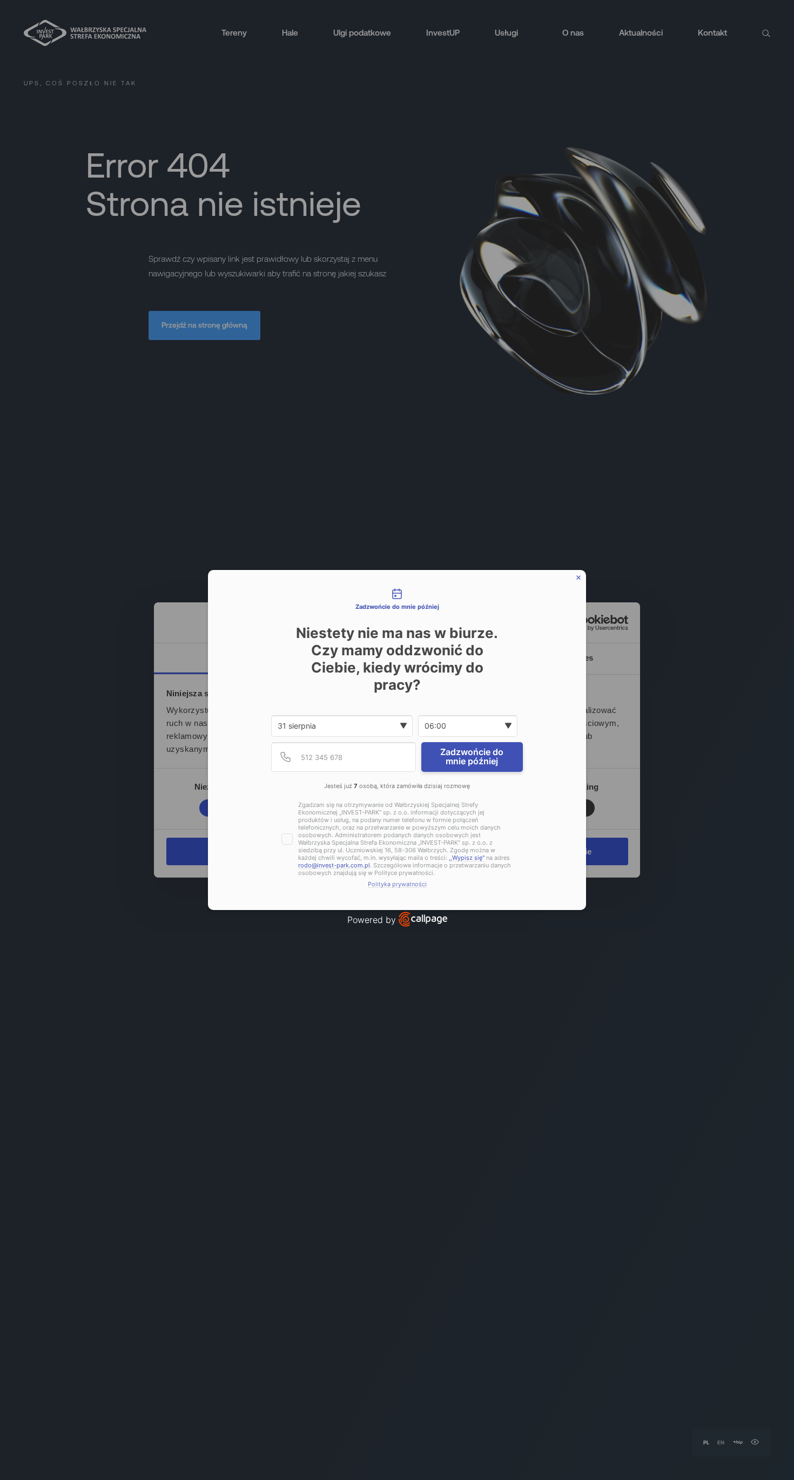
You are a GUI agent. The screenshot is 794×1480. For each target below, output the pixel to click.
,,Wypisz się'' (467, 857)
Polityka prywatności (397, 884)
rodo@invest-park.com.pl (334, 865)
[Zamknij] (578, 577)
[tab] (397, 599)
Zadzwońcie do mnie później (471, 756)
